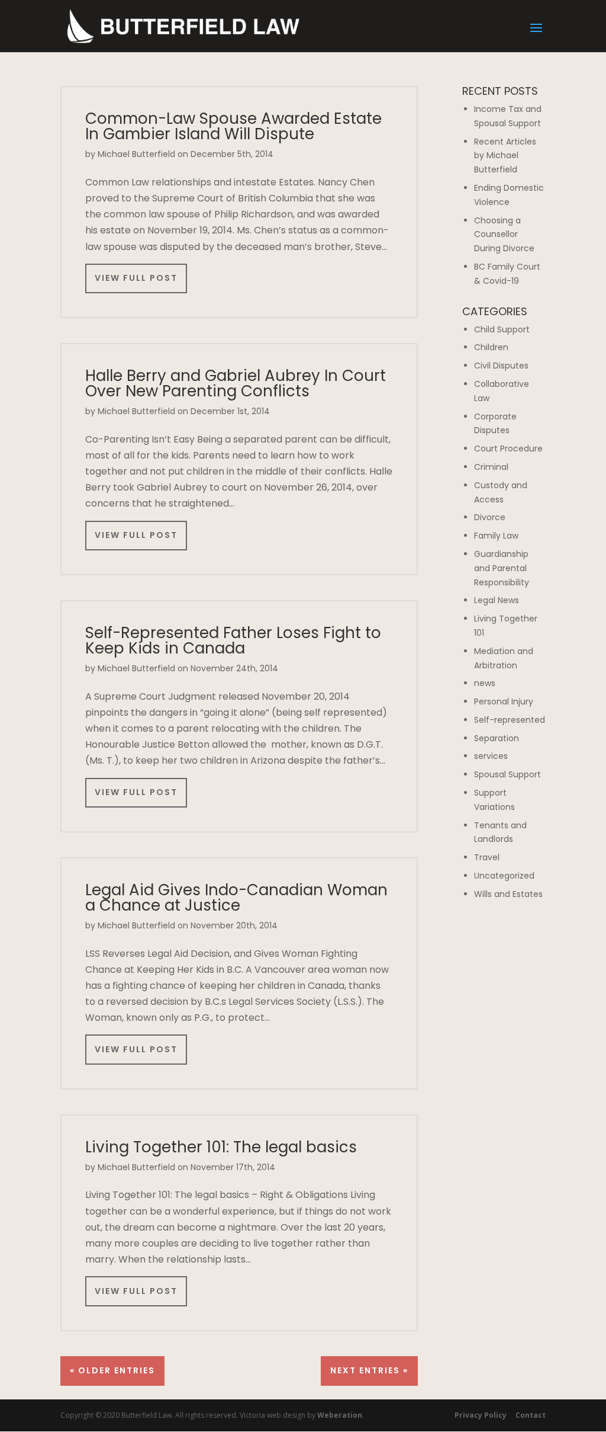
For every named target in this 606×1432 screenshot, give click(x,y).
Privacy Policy (480, 1415)
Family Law (496, 536)
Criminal (491, 467)
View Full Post (136, 278)
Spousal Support (507, 774)
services (491, 756)
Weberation (339, 1415)
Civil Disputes (501, 365)
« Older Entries (112, 1370)
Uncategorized (504, 876)
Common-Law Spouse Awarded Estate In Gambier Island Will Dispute (233, 126)
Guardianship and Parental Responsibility (501, 568)
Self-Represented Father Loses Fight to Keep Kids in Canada (233, 640)
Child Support (502, 329)
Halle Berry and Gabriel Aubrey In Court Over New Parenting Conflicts (235, 383)
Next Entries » (369, 1370)
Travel (486, 857)
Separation (496, 738)
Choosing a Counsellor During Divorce (504, 234)
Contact (530, 1415)
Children (491, 347)
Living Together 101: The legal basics (221, 1147)
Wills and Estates (508, 894)
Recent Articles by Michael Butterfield (505, 156)
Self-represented (509, 720)
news (484, 683)
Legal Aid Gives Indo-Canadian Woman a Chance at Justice (236, 897)
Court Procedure (508, 448)
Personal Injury (503, 701)
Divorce (489, 517)
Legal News (496, 600)
